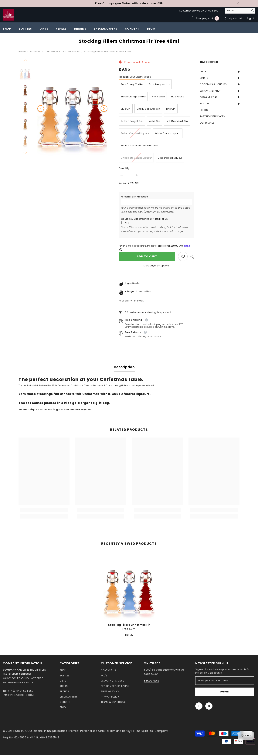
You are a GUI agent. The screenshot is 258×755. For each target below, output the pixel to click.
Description (124, 367)
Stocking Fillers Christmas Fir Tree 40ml (129, 627)
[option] (129, 3)
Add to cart (147, 256)
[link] (183, 256)
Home (22, 51)
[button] (219, 71)
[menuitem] (219, 71)
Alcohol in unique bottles (50, 731)
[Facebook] (198, 706)
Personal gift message (134, 196)
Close (237, 3)
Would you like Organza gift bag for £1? (144, 218)
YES (127, 223)
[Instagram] (208, 706)
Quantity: (124, 168)
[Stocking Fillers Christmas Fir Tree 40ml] (129, 586)
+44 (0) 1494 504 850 (20, 690)
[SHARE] (191, 256)
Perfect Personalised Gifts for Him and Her (98, 731)
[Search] (240, 11)
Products (35, 51)
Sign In (251, 18)
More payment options (156, 265)
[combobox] (237, 10)
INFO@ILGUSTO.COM (22, 695)
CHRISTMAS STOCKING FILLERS (62, 51)
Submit (224, 691)
